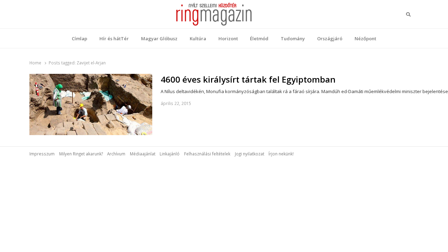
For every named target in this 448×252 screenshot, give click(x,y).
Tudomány (293, 38)
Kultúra (198, 38)
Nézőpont (365, 38)
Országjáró (329, 38)
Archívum (116, 153)
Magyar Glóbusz (159, 38)
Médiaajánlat (142, 153)
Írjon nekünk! (281, 153)
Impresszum (42, 153)
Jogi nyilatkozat (249, 153)
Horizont (228, 38)
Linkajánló (170, 153)
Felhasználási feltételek (207, 153)
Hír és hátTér (114, 38)
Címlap (79, 38)
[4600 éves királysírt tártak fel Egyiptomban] (90, 78)
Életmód (259, 38)
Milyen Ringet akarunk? (81, 153)
